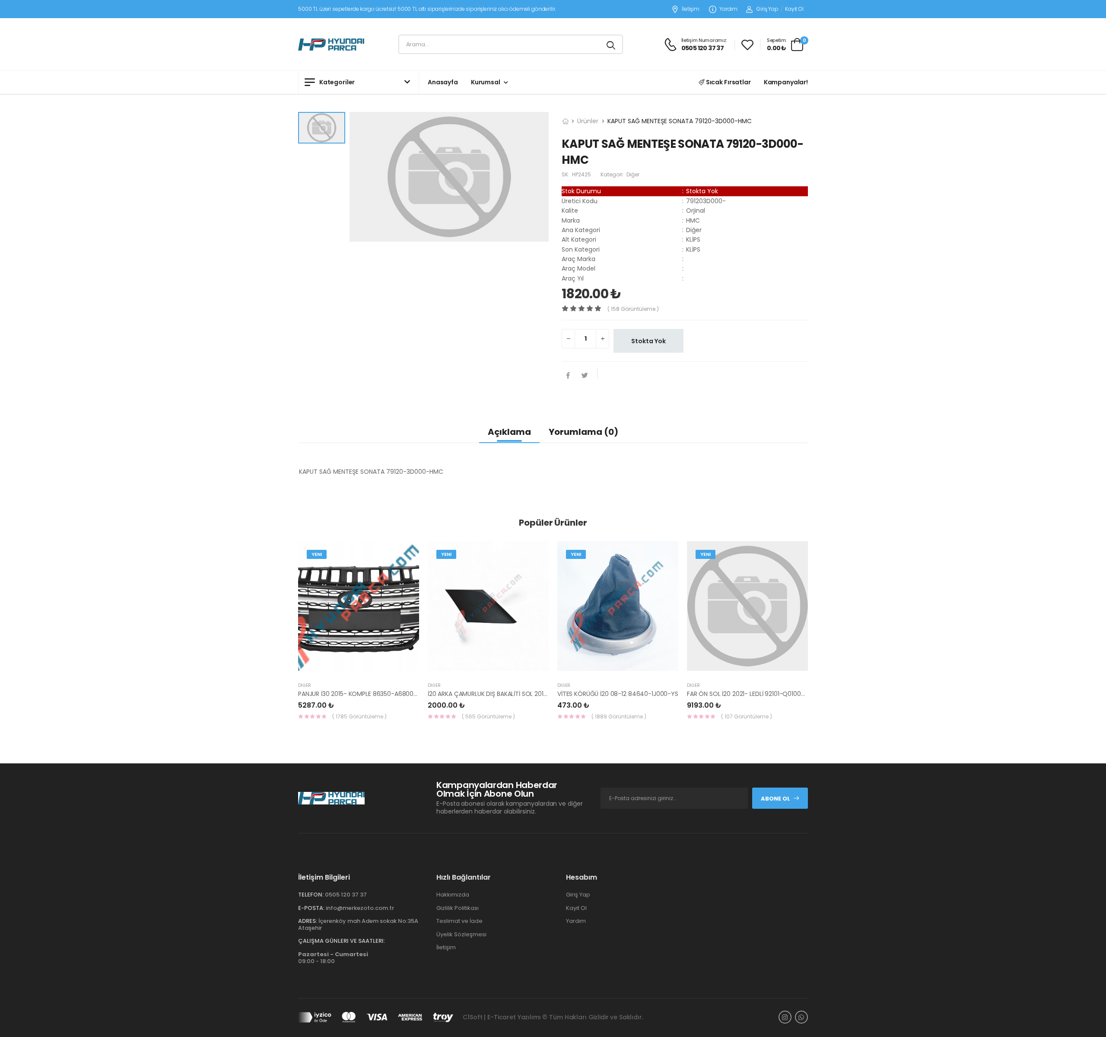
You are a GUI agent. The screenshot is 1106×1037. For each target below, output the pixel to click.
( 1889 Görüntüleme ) (618, 716)
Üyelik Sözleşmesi (461, 934)
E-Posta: (311, 908)
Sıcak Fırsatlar (728, 82)
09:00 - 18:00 (333, 957)
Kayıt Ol (794, 9)
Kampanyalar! (786, 82)
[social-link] (785, 1017)
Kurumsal (485, 82)
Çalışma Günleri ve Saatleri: (341, 941)
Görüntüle (358, 666)
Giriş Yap (767, 9)
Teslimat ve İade (459, 921)
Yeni (316, 554)
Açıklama (509, 432)
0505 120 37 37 (346, 894)
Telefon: (311, 894)
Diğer (304, 685)
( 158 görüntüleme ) (633, 309)
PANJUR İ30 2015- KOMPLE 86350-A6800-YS (361, 693)
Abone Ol (775, 799)
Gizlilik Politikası (457, 908)
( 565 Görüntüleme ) (488, 716)
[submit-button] (611, 44)
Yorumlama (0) (583, 432)
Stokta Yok (648, 341)
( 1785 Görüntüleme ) (359, 716)
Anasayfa (443, 82)
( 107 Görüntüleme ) (746, 716)
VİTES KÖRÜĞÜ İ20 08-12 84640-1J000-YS (617, 693)
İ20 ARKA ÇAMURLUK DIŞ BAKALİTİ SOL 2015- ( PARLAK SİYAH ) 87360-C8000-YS (541, 693)
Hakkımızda (452, 894)
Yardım (728, 9)
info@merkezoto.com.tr (360, 908)
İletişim (690, 9)
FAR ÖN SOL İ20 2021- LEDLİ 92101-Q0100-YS (749, 693)
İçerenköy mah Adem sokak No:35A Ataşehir (358, 924)
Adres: (307, 921)
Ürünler (587, 121)
